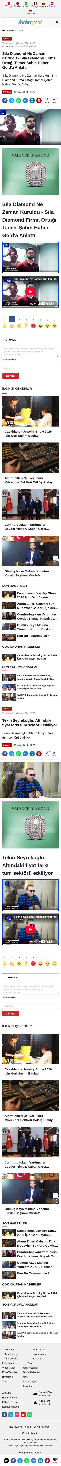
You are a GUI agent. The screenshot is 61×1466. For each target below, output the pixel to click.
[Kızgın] (33, 321)
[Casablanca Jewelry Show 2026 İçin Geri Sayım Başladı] (30, 411)
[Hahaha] (40, 321)
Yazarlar (37, 1358)
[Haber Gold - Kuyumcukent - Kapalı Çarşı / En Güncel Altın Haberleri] (30, 22)
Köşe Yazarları (10, 1372)
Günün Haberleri (31, 1372)
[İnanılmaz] (47, 321)
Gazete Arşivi (29, 1381)
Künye (18, 1426)
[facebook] (5, 100)
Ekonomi (9, 1349)
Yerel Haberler (30, 1368)
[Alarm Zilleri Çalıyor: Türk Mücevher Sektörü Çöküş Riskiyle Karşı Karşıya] (30, 457)
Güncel (20, 30)
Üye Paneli (28, 1363)
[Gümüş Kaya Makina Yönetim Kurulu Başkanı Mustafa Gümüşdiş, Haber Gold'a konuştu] (30, 551)
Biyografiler (8, 1377)
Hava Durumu (9, 1397)
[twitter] (11, 100)
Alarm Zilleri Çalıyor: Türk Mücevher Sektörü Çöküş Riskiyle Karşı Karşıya (30, 480)
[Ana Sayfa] (3, 31)
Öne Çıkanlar (11, 1358)
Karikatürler (29, 1386)
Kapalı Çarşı (10, 1354)
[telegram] (25, 100)
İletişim (27, 1426)
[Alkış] (12, 321)
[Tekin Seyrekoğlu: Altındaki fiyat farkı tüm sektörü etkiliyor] (30, 780)
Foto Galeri (8, 1363)
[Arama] (57, 22)
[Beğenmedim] (26, 321)
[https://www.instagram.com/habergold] (17, 1414)
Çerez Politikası (41, 1426)
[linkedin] (32, 100)
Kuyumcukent (40, 1354)
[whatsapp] (18, 100)
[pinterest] (39, 100)
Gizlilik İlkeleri (29, 1433)
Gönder (10, 375)
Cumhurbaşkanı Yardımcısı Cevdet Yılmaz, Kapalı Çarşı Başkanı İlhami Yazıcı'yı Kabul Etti (30, 527)
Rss (11, 1426)
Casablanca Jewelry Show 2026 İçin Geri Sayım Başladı (28, 433)
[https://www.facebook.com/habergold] (4, 1414)
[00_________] (29, 1414)
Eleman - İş (39, 1349)
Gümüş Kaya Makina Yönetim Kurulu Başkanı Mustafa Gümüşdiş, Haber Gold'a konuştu (29, 573)
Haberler (10, 30)
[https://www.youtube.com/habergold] (23, 1414)
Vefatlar (6, 1381)
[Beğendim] (5, 321)
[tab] (10, 340)
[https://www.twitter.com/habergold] (10, 1414)
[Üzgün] (54, 321)
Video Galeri (8, 1368)
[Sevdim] (19, 321)
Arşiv (25, 1377)
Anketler (6, 1393)
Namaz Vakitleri (10, 1407)
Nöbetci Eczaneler (12, 1402)
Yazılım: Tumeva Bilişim (29, 1452)
